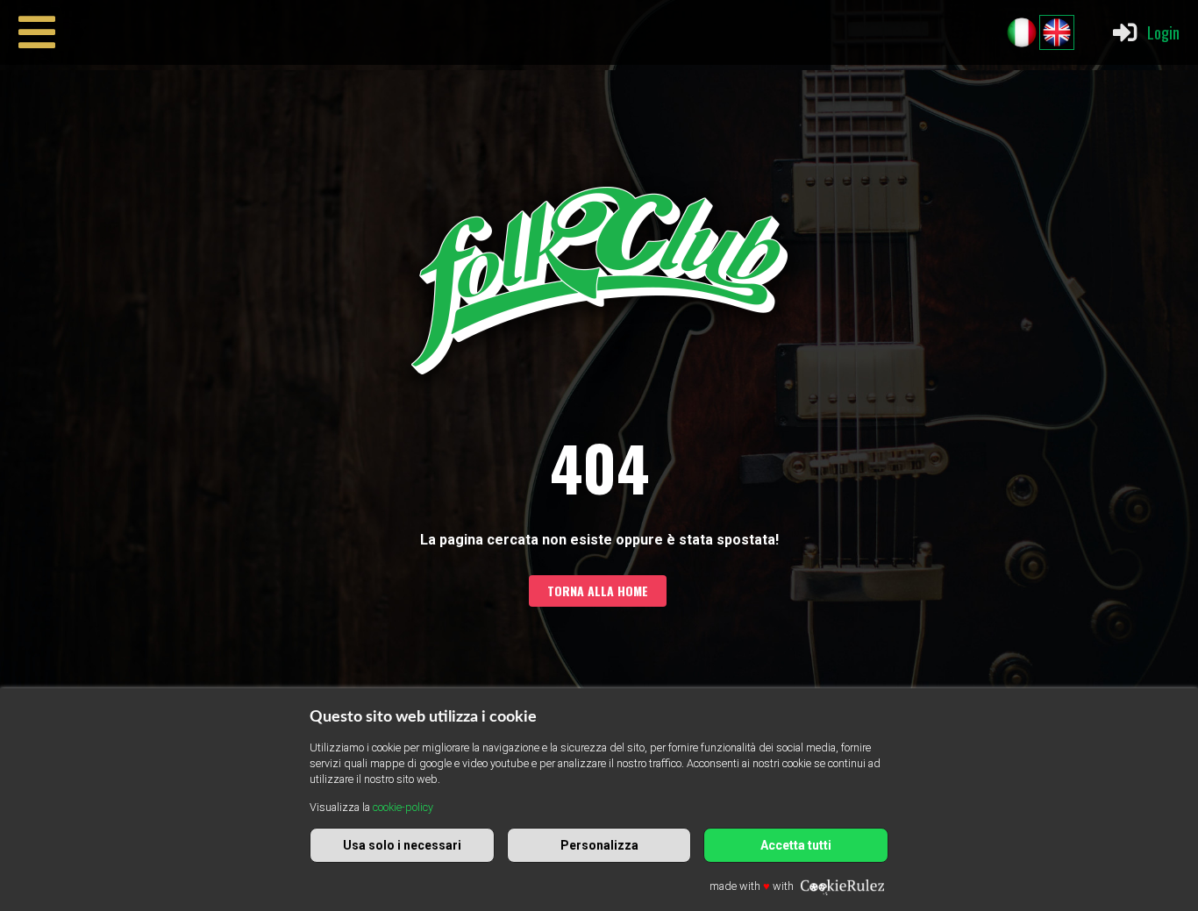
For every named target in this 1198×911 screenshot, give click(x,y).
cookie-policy (403, 807)
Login (1163, 32)
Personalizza (599, 845)
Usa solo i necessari (402, 845)
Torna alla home (597, 590)
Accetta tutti (795, 845)
